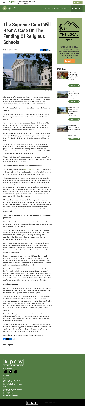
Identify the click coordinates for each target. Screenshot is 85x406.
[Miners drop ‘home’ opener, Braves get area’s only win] (62, 94)
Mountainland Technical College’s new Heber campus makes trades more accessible (74, 129)
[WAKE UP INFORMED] (69, 30)
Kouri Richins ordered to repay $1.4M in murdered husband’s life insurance (73, 76)
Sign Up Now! (69, 61)
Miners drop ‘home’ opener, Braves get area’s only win (73, 93)
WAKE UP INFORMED (69, 47)
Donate (78, 2)
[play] (4, 8)
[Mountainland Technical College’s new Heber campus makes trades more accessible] (62, 128)
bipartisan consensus (27, 209)
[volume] (9, 8)
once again (27, 170)
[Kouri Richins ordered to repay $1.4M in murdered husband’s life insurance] (62, 75)
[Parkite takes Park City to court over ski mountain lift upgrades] (62, 110)
